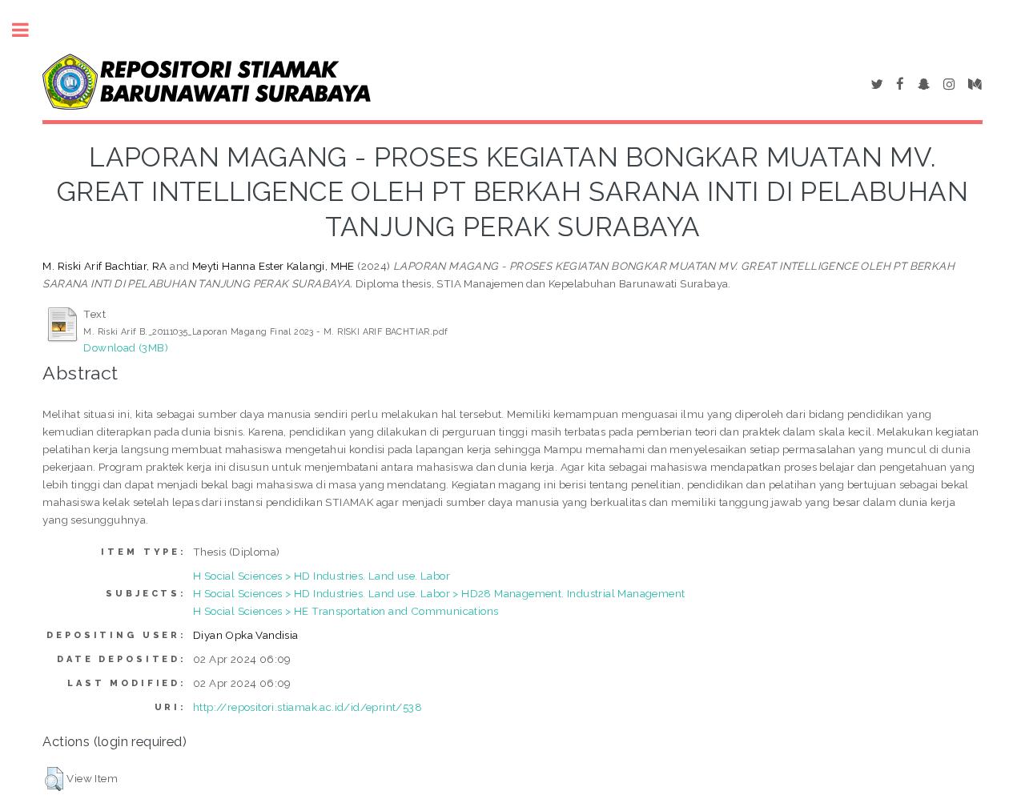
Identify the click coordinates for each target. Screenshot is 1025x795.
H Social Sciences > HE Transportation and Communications (345, 610)
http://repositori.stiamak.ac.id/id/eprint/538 (307, 707)
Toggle (29, 30)
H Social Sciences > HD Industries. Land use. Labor (321, 575)
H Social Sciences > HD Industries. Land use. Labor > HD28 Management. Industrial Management (439, 593)
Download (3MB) (125, 347)
